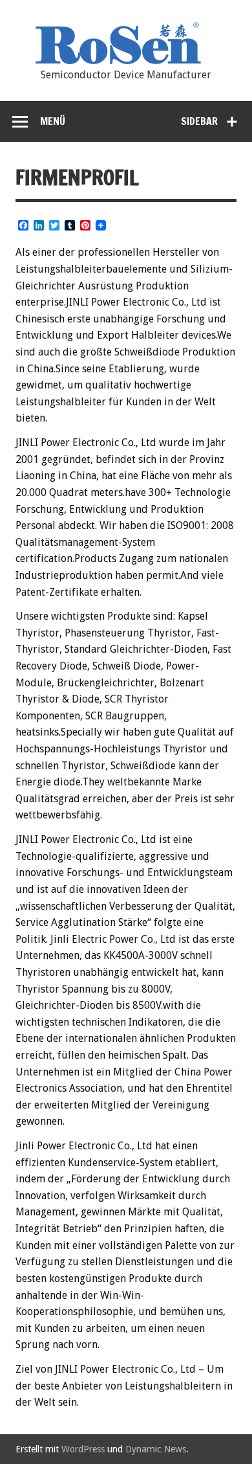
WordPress (83, 1449)
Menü (52, 121)
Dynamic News (155, 1449)
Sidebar (199, 121)
